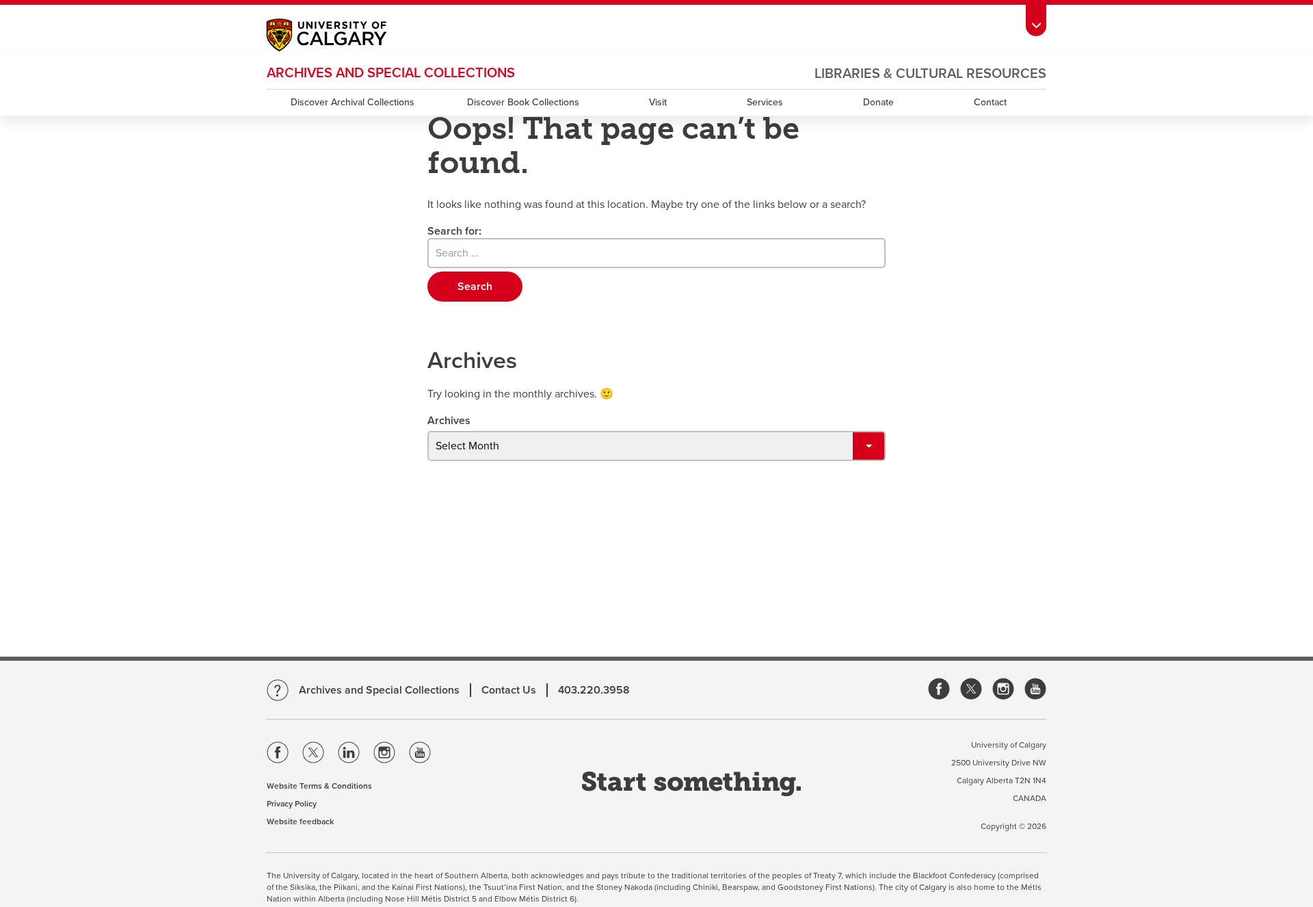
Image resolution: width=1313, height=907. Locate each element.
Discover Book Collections (523, 102)
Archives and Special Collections (391, 73)
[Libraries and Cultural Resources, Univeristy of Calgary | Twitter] (971, 690)
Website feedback (300, 821)
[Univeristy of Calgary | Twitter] (313, 755)
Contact (990, 102)
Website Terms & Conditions (319, 786)
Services (765, 102)
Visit (658, 102)
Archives (448, 421)
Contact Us (508, 690)
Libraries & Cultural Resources (930, 74)
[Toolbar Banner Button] (1036, 18)
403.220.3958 (594, 690)
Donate (878, 102)
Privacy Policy (292, 804)
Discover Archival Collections (352, 102)
